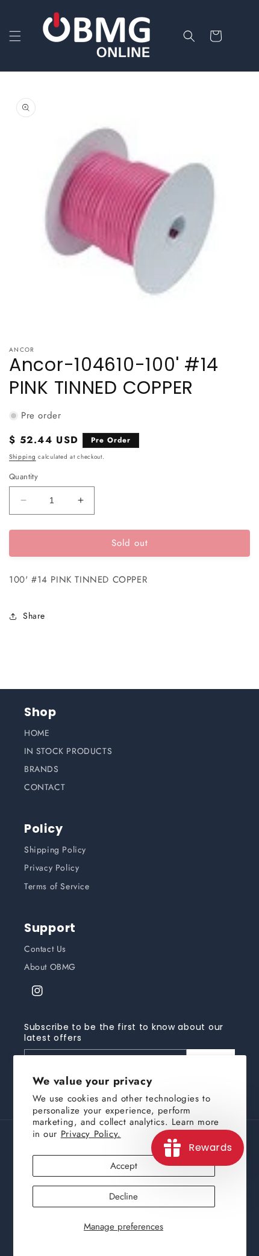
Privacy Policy (51, 868)
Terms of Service (57, 886)
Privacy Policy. (91, 1134)
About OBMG (50, 967)
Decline (123, 1196)
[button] (15, 36)
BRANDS (41, 769)
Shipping (22, 456)
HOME (36, 733)
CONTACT (44, 787)
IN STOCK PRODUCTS (68, 751)
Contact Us (45, 949)
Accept (123, 1165)
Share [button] (34, 616)
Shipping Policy (55, 850)
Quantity (23, 476)
